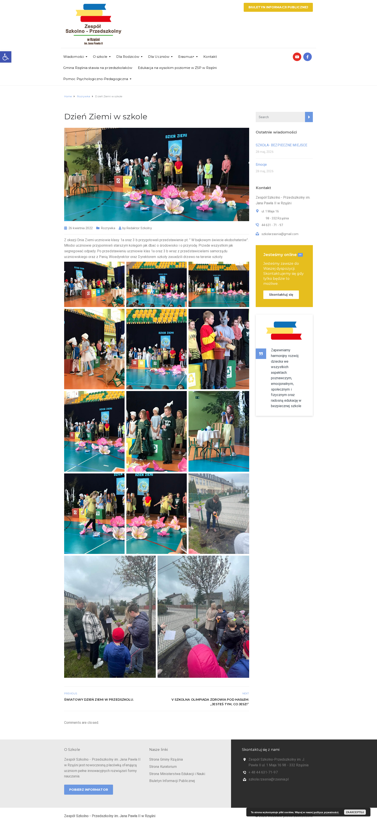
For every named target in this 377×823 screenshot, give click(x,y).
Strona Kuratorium (163, 767)
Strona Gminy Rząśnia (166, 759)
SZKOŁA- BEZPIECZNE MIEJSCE (281, 145)
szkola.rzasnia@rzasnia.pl (268, 779)
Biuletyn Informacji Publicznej (278, 7)
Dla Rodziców (127, 57)
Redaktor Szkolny (139, 228)
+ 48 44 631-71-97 (263, 772)
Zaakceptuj (355, 812)
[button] (5, 57)
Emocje (261, 164)
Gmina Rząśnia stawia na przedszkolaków (97, 68)
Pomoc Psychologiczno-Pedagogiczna (95, 79)
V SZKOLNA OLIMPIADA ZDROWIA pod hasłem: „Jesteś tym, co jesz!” (210, 702)
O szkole (100, 57)
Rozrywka (108, 228)
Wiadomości (73, 57)
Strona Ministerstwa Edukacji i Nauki (177, 774)
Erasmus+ (186, 57)
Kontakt (210, 57)
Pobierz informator (88, 790)
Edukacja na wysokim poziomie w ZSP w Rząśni (177, 68)
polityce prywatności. (326, 812)
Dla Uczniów (158, 57)
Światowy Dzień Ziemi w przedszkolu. (99, 700)
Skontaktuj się (281, 295)
